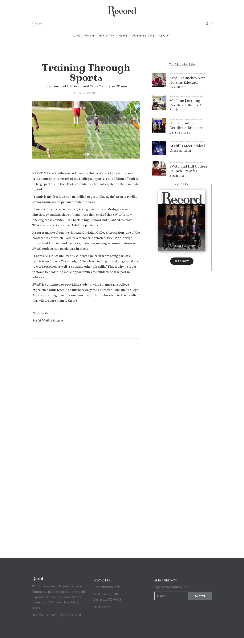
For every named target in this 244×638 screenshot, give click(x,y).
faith (89, 35)
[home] (122, 11)
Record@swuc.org (106, 587)
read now (182, 261)
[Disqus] (86, 392)
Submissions (143, 35)
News (123, 35)
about (164, 35)
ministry (107, 35)
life (77, 35)
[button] (84, 154)
